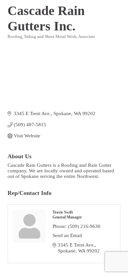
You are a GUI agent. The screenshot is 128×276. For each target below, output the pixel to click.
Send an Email (67, 235)
